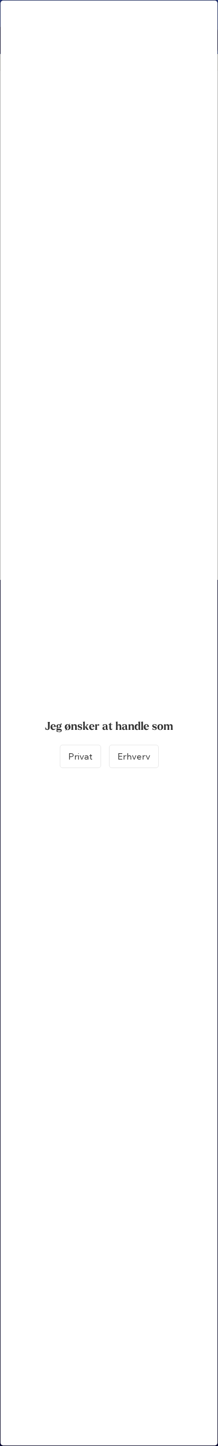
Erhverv (133, 756)
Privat (80, 756)
